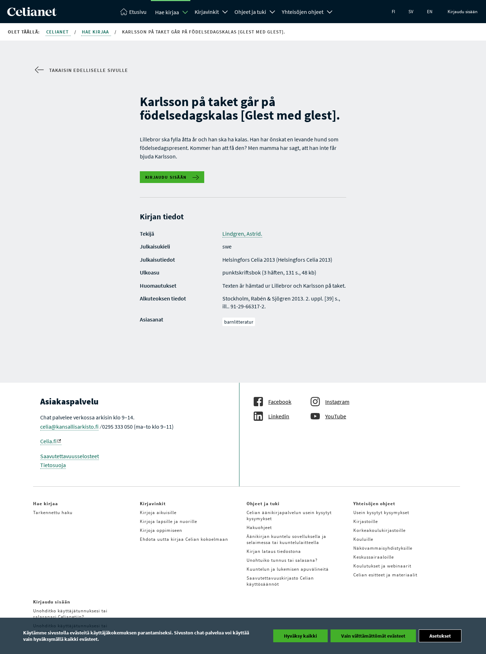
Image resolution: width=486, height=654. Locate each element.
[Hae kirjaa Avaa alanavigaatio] (185, 12)
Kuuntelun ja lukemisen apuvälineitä (288, 569)
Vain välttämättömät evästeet (373, 636)
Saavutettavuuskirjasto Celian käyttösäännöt (280, 581)
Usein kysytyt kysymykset (381, 512)
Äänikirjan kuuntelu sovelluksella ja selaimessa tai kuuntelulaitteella (286, 539)
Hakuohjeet (259, 527)
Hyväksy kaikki (300, 636)
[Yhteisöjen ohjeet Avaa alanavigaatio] (330, 11)
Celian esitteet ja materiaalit (385, 575)
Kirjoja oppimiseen (161, 530)
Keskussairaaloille (373, 557)
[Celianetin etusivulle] (32, 14)
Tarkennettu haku (53, 512)
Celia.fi (48, 441)
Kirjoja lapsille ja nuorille (168, 521)
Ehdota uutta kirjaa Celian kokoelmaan (184, 539)
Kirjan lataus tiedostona (274, 551)
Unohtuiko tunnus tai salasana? (282, 560)
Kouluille (363, 539)
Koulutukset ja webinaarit (382, 566)
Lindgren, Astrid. (242, 233)
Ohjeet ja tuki (250, 11)
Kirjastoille (365, 521)
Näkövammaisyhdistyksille (382, 548)
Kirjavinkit (207, 11)
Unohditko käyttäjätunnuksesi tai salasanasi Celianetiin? (70, 614)
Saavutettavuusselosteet (69, 456)
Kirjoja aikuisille (158, 512)
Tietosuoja (53, 465)
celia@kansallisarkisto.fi (69, 426)
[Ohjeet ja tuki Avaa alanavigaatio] (273, 11)
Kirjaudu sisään (462, 12)
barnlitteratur (238, 322)
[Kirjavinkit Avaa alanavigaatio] (225, 11)
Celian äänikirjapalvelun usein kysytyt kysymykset (289, 515)
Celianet (58, 32)
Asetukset (440, 636)
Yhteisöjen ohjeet (302, 11)
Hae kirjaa (167, 12)
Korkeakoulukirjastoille (379, 530)
